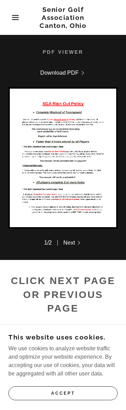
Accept (63, 393)
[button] (10, 17)
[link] (63, 17)
